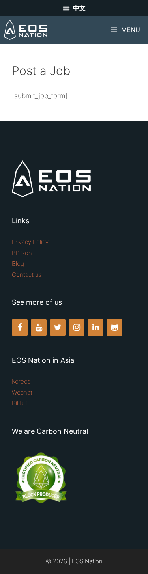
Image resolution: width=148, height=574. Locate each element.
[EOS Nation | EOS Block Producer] (25, 30)
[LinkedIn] (95, 327)
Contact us (27, 274)
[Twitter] (58, 327)
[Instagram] (76, 327)
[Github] (114, 327)
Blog (18, 263)
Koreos (21, 381)
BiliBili (19, 403)
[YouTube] (39, 327)
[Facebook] (20, 327)
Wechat (22, 392)
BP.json (22, 253)
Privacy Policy (30, 242)
